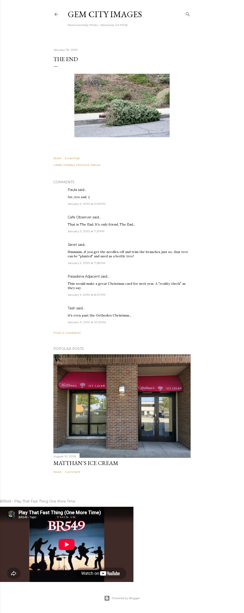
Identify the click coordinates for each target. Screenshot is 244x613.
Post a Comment (67, 333)
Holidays (69, 165)
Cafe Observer (80, 217)
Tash (71, 308)
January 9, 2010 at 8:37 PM (86, 294)
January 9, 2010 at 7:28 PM (86, 263)
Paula (72, 190)
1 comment (72, 472)
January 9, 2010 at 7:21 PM (86, 231)
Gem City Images (105, 14)
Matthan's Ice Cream (85, 463)
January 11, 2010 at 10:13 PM (87, 322)
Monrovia (82, 165)
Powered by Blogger (126, 598)
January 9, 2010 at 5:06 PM (86, 204)
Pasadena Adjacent (84, 276)
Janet (72, 245)
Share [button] (57, 158)
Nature (95, 165)
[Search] (188, 13)
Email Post (72, 158)
